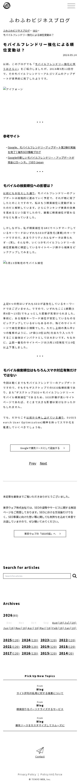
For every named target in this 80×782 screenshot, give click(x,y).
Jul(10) (71, 622)
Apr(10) (34, 628)
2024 (30, 640)
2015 (49, 653)
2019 (49, 646)
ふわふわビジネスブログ (40, 20)
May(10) (22, 628)
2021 (11, 646)
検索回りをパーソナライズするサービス (40, 709)
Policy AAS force (51, 774)
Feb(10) (58, 628)
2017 (11, 653)
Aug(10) (58, 622)
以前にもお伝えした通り (19, 193)
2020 (30, 646)
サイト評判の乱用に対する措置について (40, 693)
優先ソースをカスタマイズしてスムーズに (40, 725)
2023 (49, 640)
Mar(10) (46, 628)
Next (43, 463)
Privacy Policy (27, 774)
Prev (32, 463)
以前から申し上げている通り (45, 417)
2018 (67, 646)
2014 (66, 653)
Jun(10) (9, 628)
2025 (11, 640)
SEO (35, 30)
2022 (67, 640)
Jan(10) (71, 628)
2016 (30, 653)
